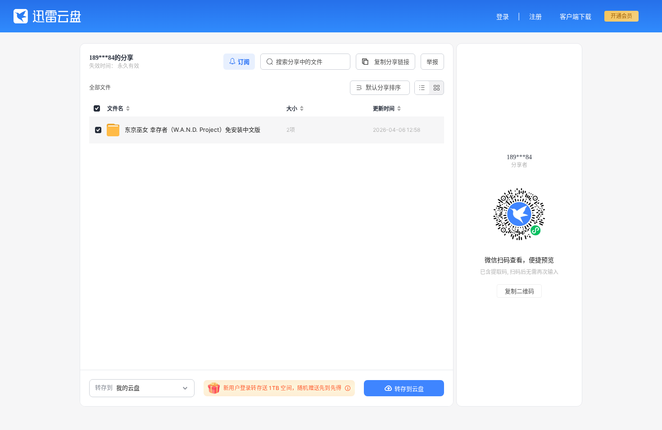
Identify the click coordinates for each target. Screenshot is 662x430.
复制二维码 (519, 291)
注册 (535, 16)
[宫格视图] (436, 87)
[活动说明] (346, 388)
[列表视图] (422, 87)
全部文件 (100, 87)
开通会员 (621, 16)
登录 (502, 16)
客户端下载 (575, 16)
